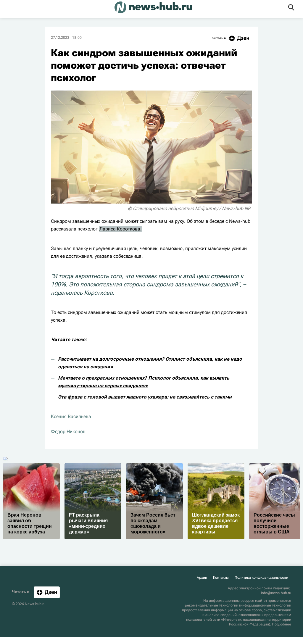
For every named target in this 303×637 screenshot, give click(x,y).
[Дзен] (47, 592)
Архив (202, 577)
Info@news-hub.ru (276, 593)
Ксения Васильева (71, 416)
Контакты (221, 577)
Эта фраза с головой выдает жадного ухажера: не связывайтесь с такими (145, 397)
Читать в (219, 38)
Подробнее (281, 624)
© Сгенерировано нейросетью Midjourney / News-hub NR (189, 208)
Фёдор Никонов (68, 431)
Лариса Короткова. (120, 229)
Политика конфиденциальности (261, 577)
